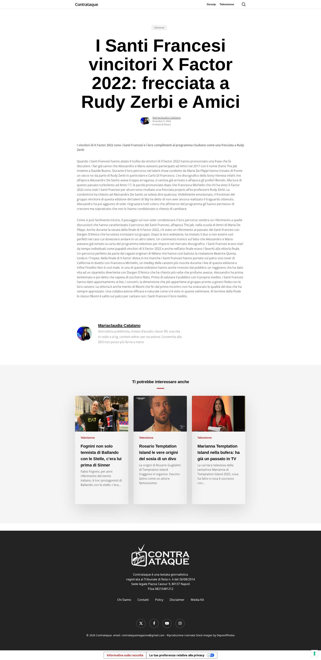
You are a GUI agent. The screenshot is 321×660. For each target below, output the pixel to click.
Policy (159, 600)
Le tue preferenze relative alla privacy (176, 655)
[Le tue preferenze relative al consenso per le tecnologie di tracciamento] (314, 653)
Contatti (143, 600)
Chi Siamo (124, 600)
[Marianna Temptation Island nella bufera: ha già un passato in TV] (218, 450)
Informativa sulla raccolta (125, 655)
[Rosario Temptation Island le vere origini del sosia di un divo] (160, 450)
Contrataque (86, 4)
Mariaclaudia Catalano (167, 117)
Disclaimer (177, 600)
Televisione (159, 27)
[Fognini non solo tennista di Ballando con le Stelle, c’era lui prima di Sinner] (101, 450)
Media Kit (197, 600)
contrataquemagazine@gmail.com (142, 635)
